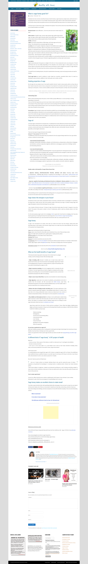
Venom (35, 0)
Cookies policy (53, 562)
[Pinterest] (77, 0)
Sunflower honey (13, 169)
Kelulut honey (12, 116)
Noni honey (12, 140)
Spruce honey (12, 163)
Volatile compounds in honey (67, 551)
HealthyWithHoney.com (54, 454)
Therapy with (26, 8)
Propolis (28, 0)
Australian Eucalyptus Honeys (15, 43)
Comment (30, 497)
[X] (75, 0)
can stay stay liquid (42, 240)
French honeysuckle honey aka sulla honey (17, 96)
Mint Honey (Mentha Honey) (15, 135)
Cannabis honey (13, 64)
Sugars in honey (65, 547)
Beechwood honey (13, 50)
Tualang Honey (13, 174)
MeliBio (11, 131)
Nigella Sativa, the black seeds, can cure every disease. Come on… (35, 481)
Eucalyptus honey (13, 86)
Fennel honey (12, 91)
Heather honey (13, 102)
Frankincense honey (13, 95)
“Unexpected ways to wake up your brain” (52, 189)
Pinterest (37, 459)
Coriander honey (13, 77)
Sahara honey (12, 160)
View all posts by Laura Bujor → (41, 461)
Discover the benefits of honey (22, 562)
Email (29, 515)
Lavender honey (13, 117)
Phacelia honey (13, 145)
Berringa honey (13, 52)
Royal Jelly (39, 0)
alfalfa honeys (57, 281)
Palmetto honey (13, 143)
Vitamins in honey (65, 549)
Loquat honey (12, 122)
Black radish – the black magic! (51, 479)
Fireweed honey (13, 93)
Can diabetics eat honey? (48, 302)
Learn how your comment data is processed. (49, 527)
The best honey (52, 8)
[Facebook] (74, 0)
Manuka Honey (19, 0)
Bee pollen (24, 0)
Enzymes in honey (65, 540)
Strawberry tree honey (14, 167)
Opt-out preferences (61, 562)
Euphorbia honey (13, 88)
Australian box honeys (14, 41)
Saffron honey (12, 156)
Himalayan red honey (14, 103)
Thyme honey (12, 170)
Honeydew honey (13, 105)
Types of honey (13, 0)
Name (29, 510)
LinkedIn (69, 457)
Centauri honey (13, 67)
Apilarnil (43, 0)
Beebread (31, 0)
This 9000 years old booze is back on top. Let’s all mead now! (45, 400)
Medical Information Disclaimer (71, 562)
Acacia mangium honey (14, 34)
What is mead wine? (36, 393)
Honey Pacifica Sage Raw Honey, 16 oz (56, 249)
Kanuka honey (12, 114)
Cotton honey (12, 79)
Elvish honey (12, 84)
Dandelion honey (13, 81)
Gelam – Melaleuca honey (14, 100)
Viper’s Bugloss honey (14, 177)
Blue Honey (12, 57)
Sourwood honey (13, 165)
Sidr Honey (12, 162)
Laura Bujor (31, 15)
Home (12, 8)
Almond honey (12, 38)
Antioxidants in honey (66, 539)
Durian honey (12, 83)
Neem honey (12, 138)
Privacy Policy (47, 562)
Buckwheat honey (13, 62)
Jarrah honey (12, 112)
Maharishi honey (13, 128)
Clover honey (12, 74)
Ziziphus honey (13, 181)
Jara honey (12, 110)
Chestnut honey (13, 69)
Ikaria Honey (12, 109)
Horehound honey (13, 107)
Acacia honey (12, 33)
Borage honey (12, 60)
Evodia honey (12, 90)
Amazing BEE (34, 8)
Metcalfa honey (13, 133)
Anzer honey (12, 39)
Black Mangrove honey (14, 55)
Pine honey (12, 147)
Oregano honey (13, 141)
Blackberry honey (13, 53)
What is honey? (65, 553)
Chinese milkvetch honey (14, 71)
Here (52, 214)
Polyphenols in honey (66, 544)
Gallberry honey (13, 98)
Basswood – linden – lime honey (15, 48)
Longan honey (12, 124)
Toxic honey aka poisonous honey (16, 172)
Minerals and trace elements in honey (68, 542)
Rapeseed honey (13, 150)
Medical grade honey (51, 0)
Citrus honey (12, 72)
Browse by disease (42, 8)
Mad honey (59, 8)
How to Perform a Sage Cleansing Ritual (63, 215)
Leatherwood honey (13, 119)
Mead (46, 0)
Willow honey (12, 179)
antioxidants (53, 245)
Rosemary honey (13, 155)
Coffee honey (12, 76)
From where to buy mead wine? (39, 397)
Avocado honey (13, 45)
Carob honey (12, 65)
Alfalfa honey (12, 36)
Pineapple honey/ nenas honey (15, 148)
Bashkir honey (12, 46)
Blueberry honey (13, 58)
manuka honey (61, 293)
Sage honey (12, 158)
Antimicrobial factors (66, 537)
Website (29, 519)
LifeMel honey (12, 121)
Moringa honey (13, 136)
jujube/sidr (45, 242)
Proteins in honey (65, 546)
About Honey (18, 8)
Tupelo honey (12, 175)
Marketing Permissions (49, 540)
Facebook (73, 457)
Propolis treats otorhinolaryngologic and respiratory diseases (69, 484)
